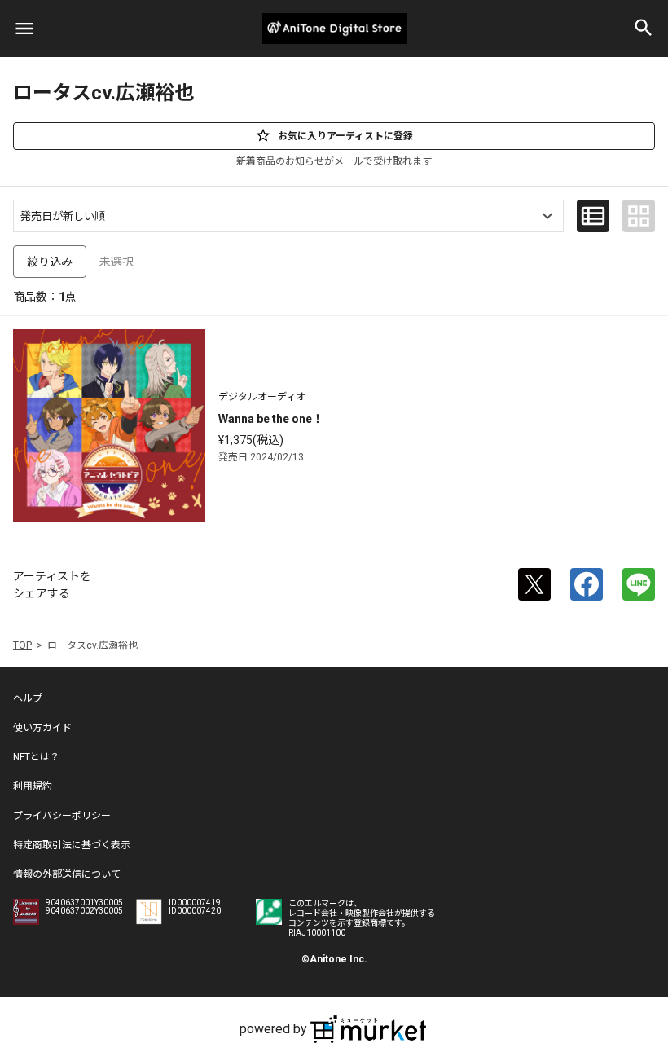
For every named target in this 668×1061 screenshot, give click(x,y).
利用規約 (32, 786)
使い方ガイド (42, 727)
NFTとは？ (36, 757)
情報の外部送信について (67, 874)
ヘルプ (27, 698)
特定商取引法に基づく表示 (71, 845)
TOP (22, 645)
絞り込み (50, 261)
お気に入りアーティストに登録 (345, 136)
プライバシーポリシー (62, 815)
